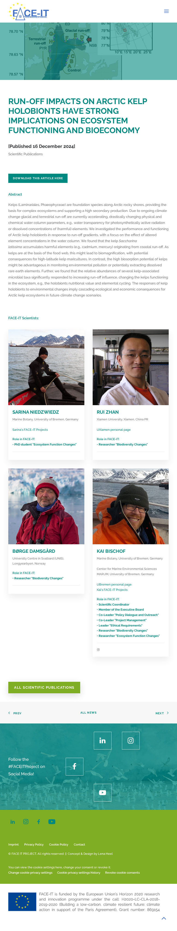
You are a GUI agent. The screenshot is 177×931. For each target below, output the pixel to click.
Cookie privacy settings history (78, 872)
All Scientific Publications (44, 687)
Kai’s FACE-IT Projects (112, 589)
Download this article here (38, 178)
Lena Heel (105, 853)
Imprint (13, 844)
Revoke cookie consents (122, 872)
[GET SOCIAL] (103, 740)
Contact (79, 844)
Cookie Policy (58, 844)
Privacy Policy (34, 844)
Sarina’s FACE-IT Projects (30, 429)
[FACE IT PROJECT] (28, 11)
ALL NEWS (88, 712)
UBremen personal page (114, 584)
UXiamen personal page (114, 429)
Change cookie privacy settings (30, 872)
